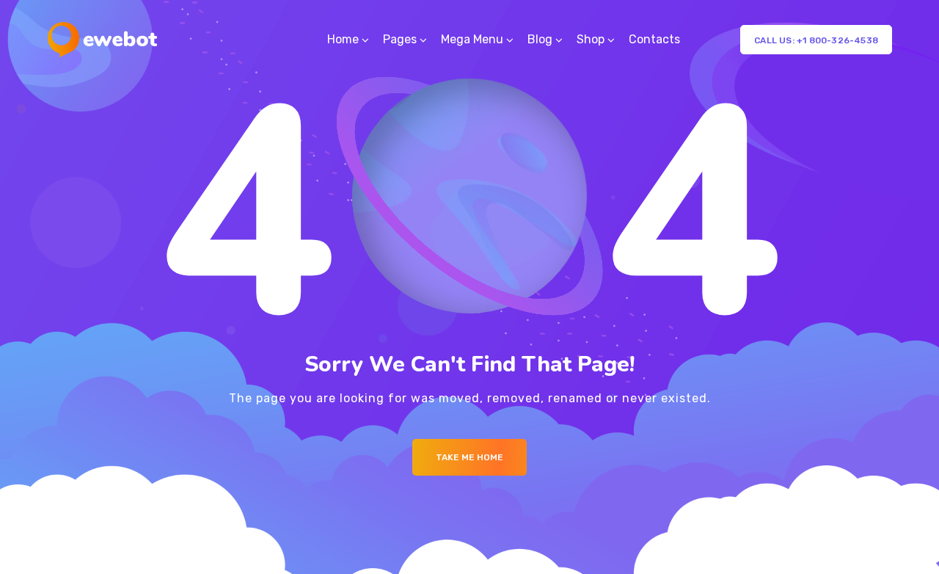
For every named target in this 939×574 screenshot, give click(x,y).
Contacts (654, 39)
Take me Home (469, 457)
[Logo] (102, 39)
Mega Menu (472, 39)
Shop (590, 39)
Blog (539, 39)
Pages (400, 39)
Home (343, 39)
